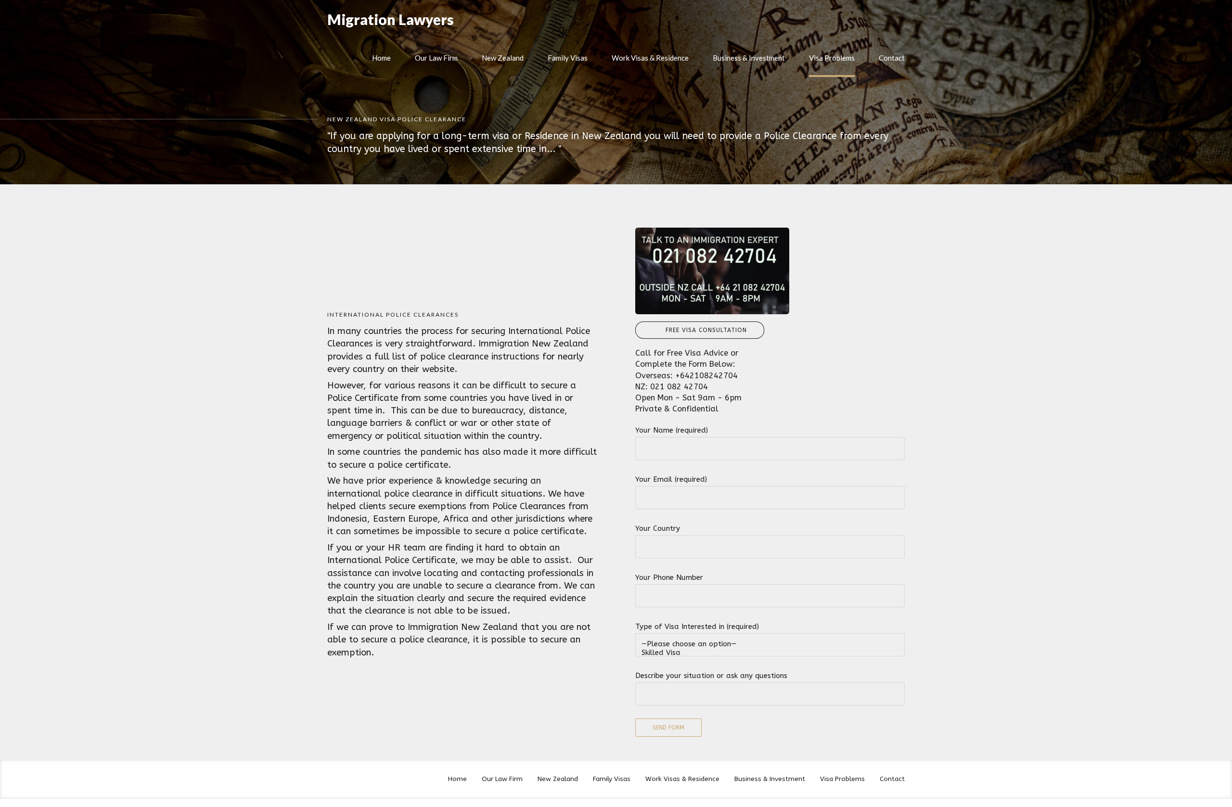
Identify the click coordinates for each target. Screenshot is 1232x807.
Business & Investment (749, 57)
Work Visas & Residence (650, 57)
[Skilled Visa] (770, 652)
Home (381, 57)
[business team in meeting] (712, 271)
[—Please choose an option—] (770, 644)
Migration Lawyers (390, 19)
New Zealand (503, 57)
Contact (892, 57)
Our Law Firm (436, 57)
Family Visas (568, 57)
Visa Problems (832, 57)
